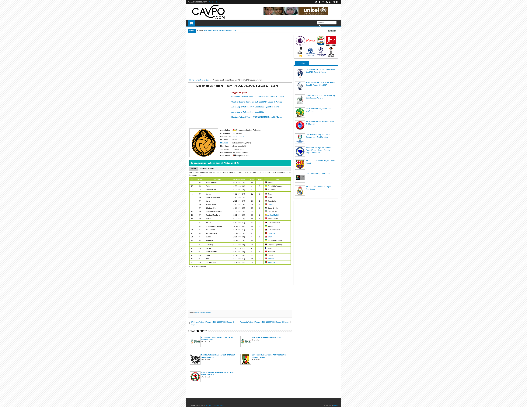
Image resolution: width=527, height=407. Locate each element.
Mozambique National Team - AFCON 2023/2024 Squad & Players (237, 85)
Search (319, 26)
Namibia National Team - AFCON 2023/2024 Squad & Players (256, 117)
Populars (301, 63)
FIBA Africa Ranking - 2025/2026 (318, 174)
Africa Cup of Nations (203, 313)
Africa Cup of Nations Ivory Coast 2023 (247, 112)
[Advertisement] (240, 56)
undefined (206, 342)
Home (191, 23)
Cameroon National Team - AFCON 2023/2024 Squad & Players (257, 97)
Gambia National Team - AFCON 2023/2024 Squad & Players (256, 102)
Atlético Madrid (273, 215)
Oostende (271, 233)
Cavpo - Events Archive (215, 405)
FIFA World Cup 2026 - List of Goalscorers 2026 (220, 30)
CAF (234, 137)
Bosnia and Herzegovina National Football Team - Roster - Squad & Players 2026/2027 (318, 150)
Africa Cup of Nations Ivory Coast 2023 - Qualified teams (255, 107)
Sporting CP (272, 262)
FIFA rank (224, 143)
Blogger (336, 405)
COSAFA (241, 137)
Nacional (271, 259)
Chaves (270, 205)
